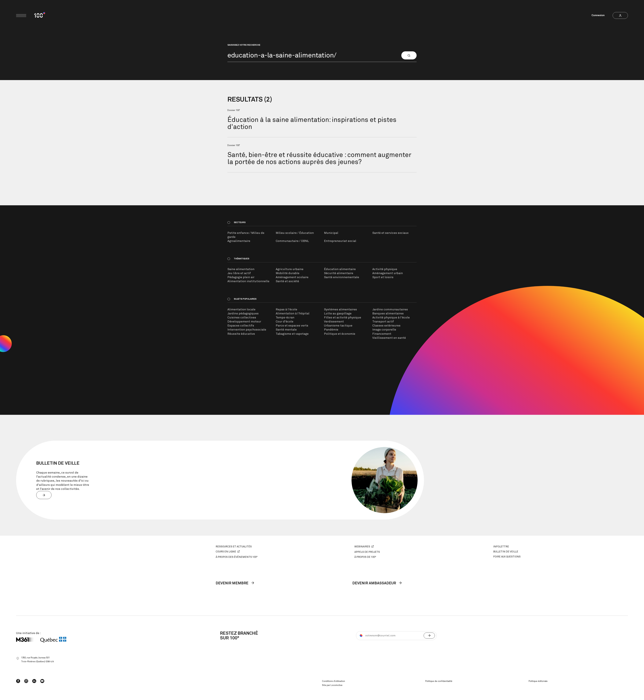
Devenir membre (232, 583)
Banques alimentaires (388, 313)
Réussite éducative (241, 333)
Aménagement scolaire (292, 277)
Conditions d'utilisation (333, 681)
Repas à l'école (286, 309)
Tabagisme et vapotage (292, 333)
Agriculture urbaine (289, 269)
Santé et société (287, 281)
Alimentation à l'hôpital (292, 313)
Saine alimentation (240, 269)
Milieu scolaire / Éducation (295, 233)
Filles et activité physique (342, 317)
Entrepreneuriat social (340, 241)
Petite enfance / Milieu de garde (245, 235)
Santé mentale (286, 329)
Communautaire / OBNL (292, 241)
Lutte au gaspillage (338, 313)
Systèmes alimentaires (340, 309)
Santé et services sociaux (390, 233)
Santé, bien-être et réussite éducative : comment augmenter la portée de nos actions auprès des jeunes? (319, 159)
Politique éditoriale (538, 681)
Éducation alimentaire (340, 269)
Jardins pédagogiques (243, 313)
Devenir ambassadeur (374, 583)
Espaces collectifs (240, 325)
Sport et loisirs (382, 277)
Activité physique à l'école (391, 317)
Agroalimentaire (238, 241)
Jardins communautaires (390, 309)
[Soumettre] (429, 636)
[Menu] (21, 15)
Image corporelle (384, 329)
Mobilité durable (287, 273)
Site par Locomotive (332, 685)
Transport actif (383, 321)
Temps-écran (285, 317)
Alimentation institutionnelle (248, 281)
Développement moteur (244, 321)
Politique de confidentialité (438, 681)
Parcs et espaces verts (292, 325)
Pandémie (331, 329)
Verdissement (334, 321)
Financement (381, 333)
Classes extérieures (386, 325)
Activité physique (384, 269)
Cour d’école (284, 321)
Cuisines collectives (241, 317)
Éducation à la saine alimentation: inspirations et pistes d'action (311, 123)
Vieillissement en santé (389, 337)
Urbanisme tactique (338, 325)
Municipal (331, 233)
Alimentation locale (241, 309)
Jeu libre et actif (239, 273)
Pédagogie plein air (240, 277)
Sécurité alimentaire (338, 273)
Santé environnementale (341, 277)
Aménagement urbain (387, 273)
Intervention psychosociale (246, 329)
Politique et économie (339, 333)
